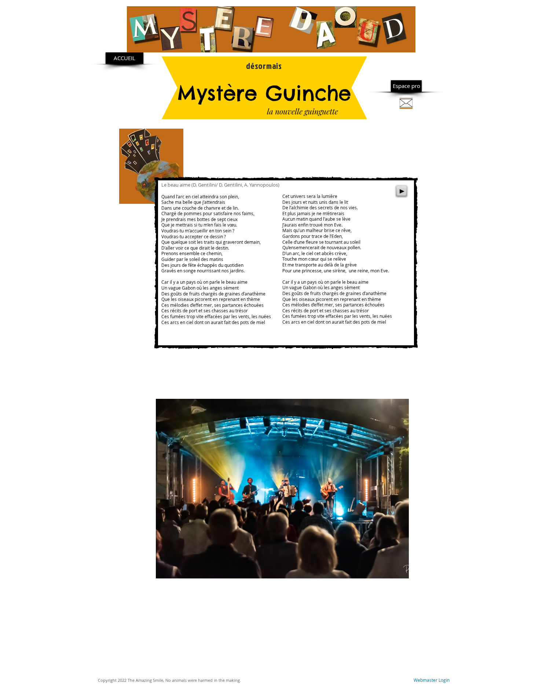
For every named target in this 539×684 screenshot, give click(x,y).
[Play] (401, 190)
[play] (398, 567)
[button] (282, 488)
